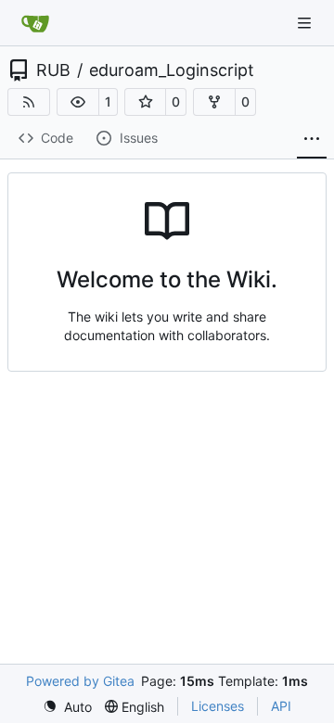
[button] (78, 102)
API (281, 706)
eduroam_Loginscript (171, 70)
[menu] (67, 707)
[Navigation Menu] (306, 22)
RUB (53, 70)
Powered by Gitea (80, 681)
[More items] (312, 139)
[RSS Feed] (28, 102)
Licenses (217, 706)
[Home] (35, 23)
